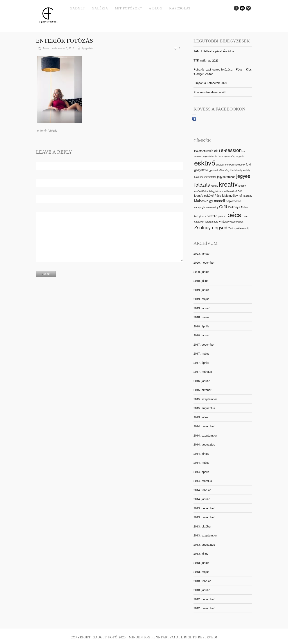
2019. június (201, 290)
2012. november (204, 608)
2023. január (201, 253)
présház (222, 216)
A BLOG (155, 8)
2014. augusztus (204, 444)
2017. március (203, 371)
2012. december (204, 599)
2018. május (201, 317)
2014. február (202, 490)
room (245, 216)
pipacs (202, 216)
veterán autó (211, 221)
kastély (214, 185)
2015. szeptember (205, 399)
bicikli (216, 150)
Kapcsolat (180, 8)
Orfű (223, 206)
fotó (248, 164)
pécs (234, 214)
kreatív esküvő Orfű (232, 191)
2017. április (201, 362)
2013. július (201, 553)
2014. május (201, 462)
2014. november (204, 426)
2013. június (201, 562)
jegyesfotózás (226, 176)
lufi (241, 195)
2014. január (201, 499)
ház (201, 177)
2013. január (201, 590)
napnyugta (199, 207)
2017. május (201, 353)
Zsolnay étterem (237, 228)
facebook (240, 164)
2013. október (202, 526)
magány (247, 195)
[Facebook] (194, 119)
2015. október (202, 390)
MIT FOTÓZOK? (128, 8)
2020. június (201, 271)
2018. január (201, 335)
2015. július (201, 417)
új (247, 228)
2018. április (201, 326)
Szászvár (199, 221)
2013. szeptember (205, 535)
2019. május (201, 299)
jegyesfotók (210, 177)
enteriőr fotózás (64, 41)
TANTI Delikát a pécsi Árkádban (214, 51)
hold (196, 177)
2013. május (201, 571)
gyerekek (213, 170)
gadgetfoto (201, 170)
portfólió (212, 216)
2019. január (201, 308)
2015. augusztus (204, 408)
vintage (224, 221)
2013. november (204, 517)
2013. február (202, 581)
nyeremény (212, 207)
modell (219, 200)
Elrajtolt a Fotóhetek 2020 (210, 83)
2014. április (201, 472)
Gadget (77, 8)
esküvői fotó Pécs (225, 164)
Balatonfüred (202, 151)
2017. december (204, 344)
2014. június (201, 453)
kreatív (228, 183)
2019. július (201, 280)
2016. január (201, 381)
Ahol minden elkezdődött (210, 92)
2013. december (204, 508)
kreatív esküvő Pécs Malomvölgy (216, 195)
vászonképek (236, 221)
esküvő (204, 162)
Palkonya (234, 207)
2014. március (203, 481)
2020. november (204, 262)
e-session (231, 149)
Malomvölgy (203, 200)
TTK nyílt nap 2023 (206, 60)
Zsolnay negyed (210, 227)
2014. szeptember (205, 435)
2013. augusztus (204, 544)
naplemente (233, 201)
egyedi (239, 156)
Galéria (100, 8)
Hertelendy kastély (240, 170)
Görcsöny (224, 170)
